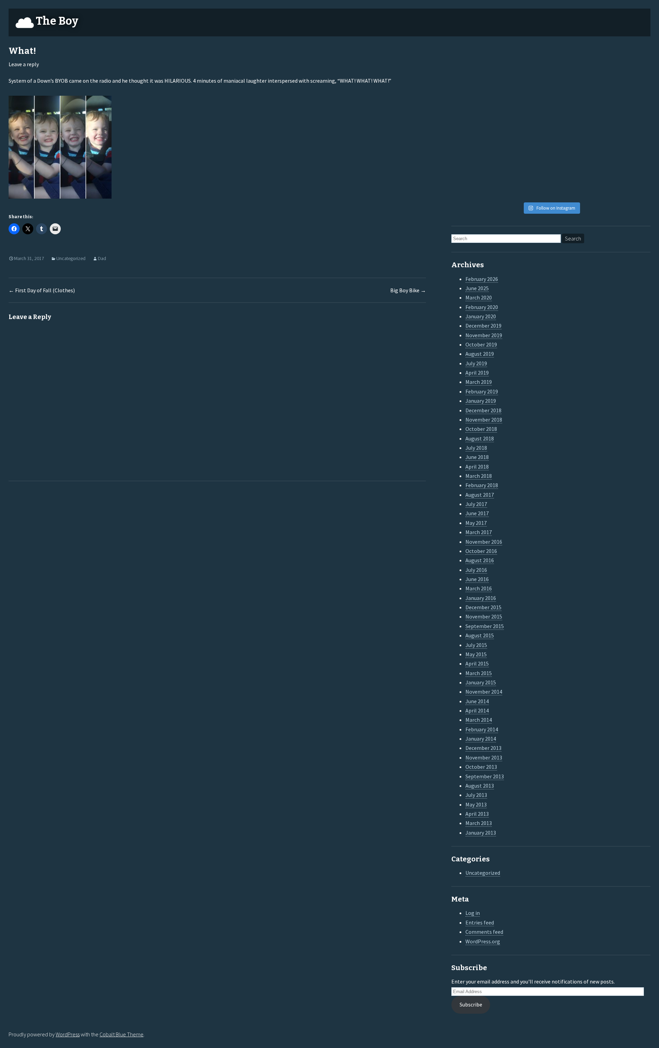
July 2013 (476, 794)
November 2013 (483, 757)
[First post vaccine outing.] (626, 62)
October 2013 (481, 766)
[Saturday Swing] (474, 122)
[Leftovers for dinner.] (525, 153)
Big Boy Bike (408, 290)
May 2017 (476, 522)
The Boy (57, 20)
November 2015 (483, 616)
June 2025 (477, 288)
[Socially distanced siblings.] (525, 122)
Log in (472, 912)
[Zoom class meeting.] (576, 122)
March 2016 (478, 588)
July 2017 (476, 504)
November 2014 (483, 691)
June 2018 (477, 457)
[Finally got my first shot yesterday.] (525, 92)
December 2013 (483, 747)
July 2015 (476, 644)
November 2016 (483, 541)
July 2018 (476, 447)
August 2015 (479, 635)
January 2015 (480, 682)
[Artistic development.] (525, 183)
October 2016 (481, 550)
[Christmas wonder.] (576, 92)
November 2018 (483, 419)
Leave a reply (24, 64)
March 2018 (478, 475)
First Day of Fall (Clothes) (42, 290)
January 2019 (480, 400)
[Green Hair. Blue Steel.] (576, 183)
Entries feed (479, 922)
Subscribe (471, 1004)
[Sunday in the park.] (626, 183)
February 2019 (481, 391)
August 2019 (479, 353)
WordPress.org (482, 941)
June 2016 (477, 579)
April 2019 (477, 372)
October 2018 (481, 428)
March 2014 (478, 719)
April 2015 (477, 663)
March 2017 (478, 532)
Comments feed (484, 931)
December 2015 (483, 607)
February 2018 (481, 485)
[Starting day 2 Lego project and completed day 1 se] (576, 153)
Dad (102, 258)
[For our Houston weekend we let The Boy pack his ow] (474, 153)
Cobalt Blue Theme (121, 1034)
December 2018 (483, 410)
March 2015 (478, 673)
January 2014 (480, 738)
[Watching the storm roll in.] (474, 62)
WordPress (68, 1034)
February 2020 (481, 307)
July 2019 (476, 363)
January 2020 (480, 316)
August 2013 (479, 785)
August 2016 (479, 560)
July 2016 (476, 569)
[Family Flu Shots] (626, 92)
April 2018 (477, 466)
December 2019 (483, 325)
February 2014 (481, 729)
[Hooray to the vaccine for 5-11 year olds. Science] (525, 62)
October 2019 (481, 344)
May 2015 (476, 654)
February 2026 (481, 278)
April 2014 (477, 710)
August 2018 (479, 438)
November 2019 (483, 335)
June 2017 (477, 513)
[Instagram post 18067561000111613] (474, 183)
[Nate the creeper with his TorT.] (576, 62)
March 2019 (478, 381)
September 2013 (484, 776)
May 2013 (476, 804)
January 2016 (480, 597)
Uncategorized (70, 258)
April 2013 (477, 813)
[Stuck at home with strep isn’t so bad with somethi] (626, 153)
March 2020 (478, 297)
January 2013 (480, 832)
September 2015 (484, 626)
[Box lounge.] (626, 122)
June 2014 (477, 701)
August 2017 (479, 494)
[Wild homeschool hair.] (474, 92)
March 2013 (478, 823)
